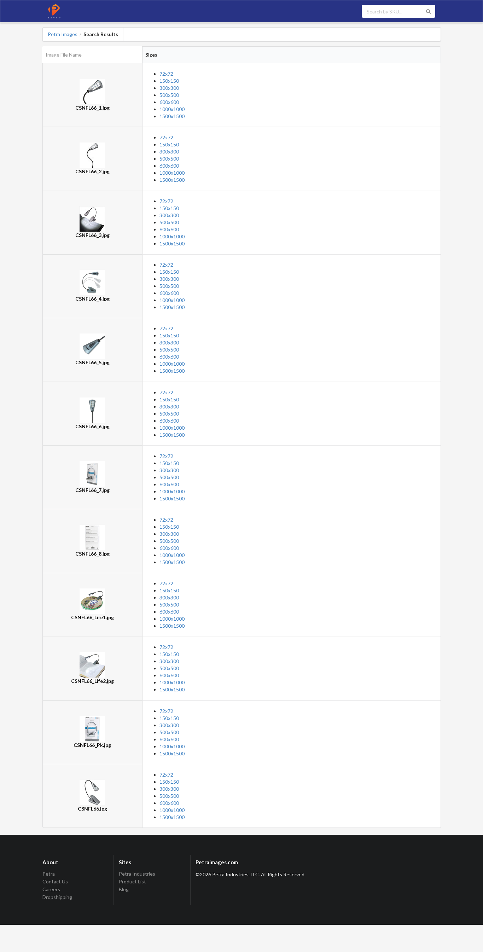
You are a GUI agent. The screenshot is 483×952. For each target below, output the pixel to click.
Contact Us (55, 881)
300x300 (169, 88)
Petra (48, 874)
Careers (51, 889)
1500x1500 (172, 116)
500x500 (169, 95)
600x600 (169, 102)
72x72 (166, 74)
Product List (132, 881)
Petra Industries (137, 874)
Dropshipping (57, 897)
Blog (124, 889)
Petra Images (62, 34)
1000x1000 (172, 109)
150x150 (169, 81)
